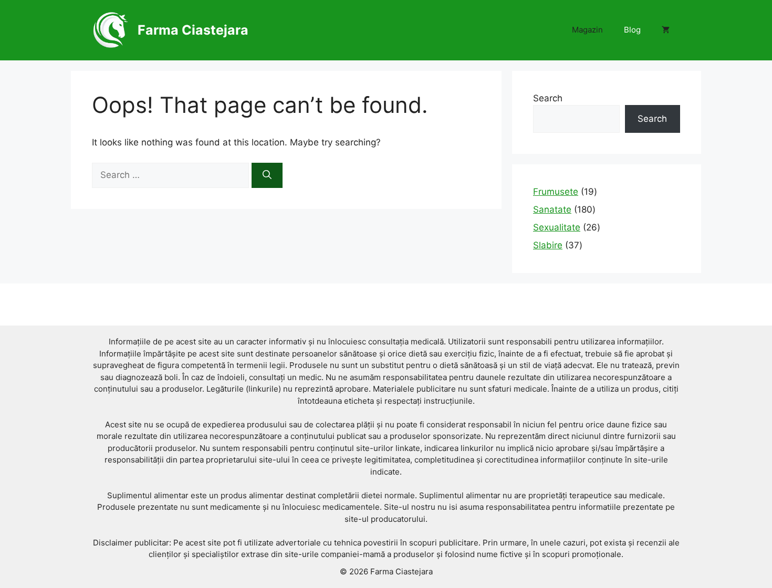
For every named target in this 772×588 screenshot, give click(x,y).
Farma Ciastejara (193, 30)
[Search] (267, 175)
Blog (632, 30)
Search (547, 98)
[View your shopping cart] (665, 30)
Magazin (587, 30)
